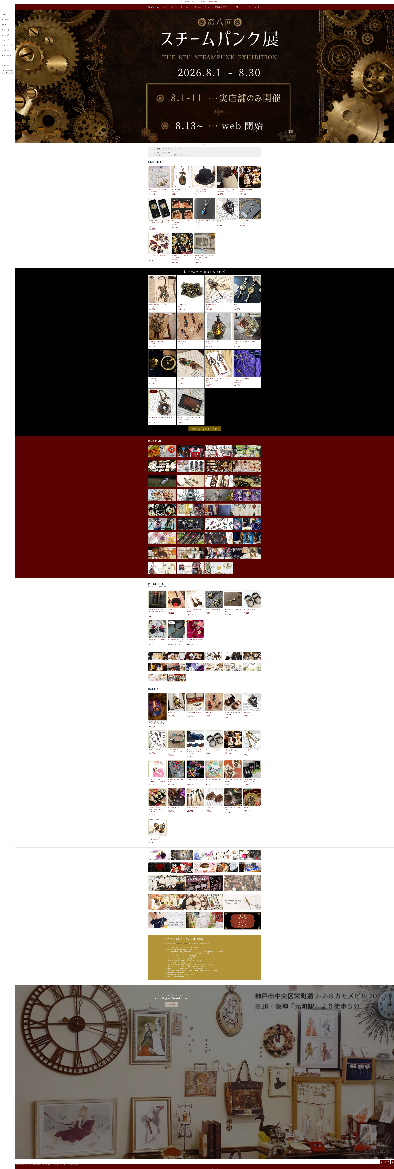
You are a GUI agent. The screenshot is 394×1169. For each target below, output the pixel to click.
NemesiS (247, 473)
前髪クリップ (182, 341)
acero (190, 458)
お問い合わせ (6, 55)
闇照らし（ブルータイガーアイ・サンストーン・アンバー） (218, 379)
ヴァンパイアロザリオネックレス (176, 780)
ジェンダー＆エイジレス (204, 929)
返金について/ (55, 1164)
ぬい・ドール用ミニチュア (167, 929)
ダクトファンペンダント (176, 712)
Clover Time (247, 458)
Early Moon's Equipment (219, 473)
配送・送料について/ (46, 1164)
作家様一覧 (6, 30)
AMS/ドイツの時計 (219, 575)
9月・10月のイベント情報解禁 (162, 153)
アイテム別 (6, 35)
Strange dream (162, 531)
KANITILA (247, 487)
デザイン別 (6, 40)
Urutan (190, 487)
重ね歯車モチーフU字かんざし (194, 640)
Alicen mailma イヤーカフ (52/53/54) (180, 221)
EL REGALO (219, 560)
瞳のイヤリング (192, 807)
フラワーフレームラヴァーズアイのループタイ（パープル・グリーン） (159, 222)
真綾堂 (162, 458)
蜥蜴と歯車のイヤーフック (157, 304)
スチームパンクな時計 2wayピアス (194, 610)
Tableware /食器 (214, 672)
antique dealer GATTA (219, 516)
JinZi (219, 487)
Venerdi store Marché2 (166, 155)
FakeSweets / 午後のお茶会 (205, 873)
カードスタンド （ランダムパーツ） (245, 341)
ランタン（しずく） (212, 341)
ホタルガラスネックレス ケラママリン (204, 221)
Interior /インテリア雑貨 (176, 672)
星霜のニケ (237, 304)
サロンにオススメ (204, 910)
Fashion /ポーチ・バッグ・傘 (157, 672)
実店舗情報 (6, 65)
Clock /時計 (252, 672)
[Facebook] (381, 1162)
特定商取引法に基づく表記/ (29, 1164)
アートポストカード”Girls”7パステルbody (157, 780)
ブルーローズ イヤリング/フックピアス (251, 780)
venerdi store (202, 1168)
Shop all (171, 1004)
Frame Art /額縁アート (233, 672)
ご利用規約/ (38, 1164)
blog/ (22, 1164)
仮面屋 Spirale (162, 516)
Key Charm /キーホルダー (214, 661)
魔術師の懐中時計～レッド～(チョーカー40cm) (176, 640)
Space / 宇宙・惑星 (227, 873)
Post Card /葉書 (195, 661)
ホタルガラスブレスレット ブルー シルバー (176, 750)
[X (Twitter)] (388, 1162)
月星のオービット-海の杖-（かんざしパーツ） (181, 256)
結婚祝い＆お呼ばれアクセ (167, 910)
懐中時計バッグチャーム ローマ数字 (160, 417)
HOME (4, 15)
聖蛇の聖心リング (173, 807)
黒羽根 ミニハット (200, 189)
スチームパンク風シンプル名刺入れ (189, 417)
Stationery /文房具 (176, 661)
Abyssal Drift (182, 304)
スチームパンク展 (163, 151)
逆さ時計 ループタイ (156, 341)
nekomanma (247, 502)
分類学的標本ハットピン (213, 304)
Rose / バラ (159, 873)
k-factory (219, 502)
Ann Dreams (219, 458)
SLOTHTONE (247, 516)
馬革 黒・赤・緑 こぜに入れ (233, 808)
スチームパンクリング (251, 610)
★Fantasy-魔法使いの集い (204, 892)
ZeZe (219, 531)
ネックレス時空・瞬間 (213, 610)
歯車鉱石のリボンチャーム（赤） (157, 640)
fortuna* (162, 473)
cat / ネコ (227, 860)
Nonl (190, 516)
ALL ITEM (5, 20)
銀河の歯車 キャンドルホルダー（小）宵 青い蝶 (157, 722)
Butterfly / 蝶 (205, 860)
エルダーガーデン (162, 545)
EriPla (190, 473)
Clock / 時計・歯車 (250, 860)
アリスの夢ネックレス (179, 189)
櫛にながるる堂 (247, 531)
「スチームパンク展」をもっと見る (205, 429)
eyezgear (190, 545)
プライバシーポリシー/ (63, 1164)
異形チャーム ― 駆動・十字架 (233, 610)
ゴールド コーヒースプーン (251, 750)
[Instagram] (385, 1162)
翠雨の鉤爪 (181, 379)
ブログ (4, 60)
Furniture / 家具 (176, 682)
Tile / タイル (250, 873)
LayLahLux (190, 531)
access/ (18, 1164)
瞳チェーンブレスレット (157, 750)
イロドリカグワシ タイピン (195, 780)
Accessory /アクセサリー (157, 661)
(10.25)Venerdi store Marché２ (7, 71)
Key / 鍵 (182, 860)
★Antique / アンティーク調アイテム (167, 892)
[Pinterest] (392, 1162)
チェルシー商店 (247, 545)
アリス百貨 (219, 545)
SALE (4, 25)
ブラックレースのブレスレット (227, 189)
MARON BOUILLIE (190, 575)
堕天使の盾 (220, 221)
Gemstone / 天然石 (159, 860)
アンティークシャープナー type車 (232, 713)
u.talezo (162, 487)
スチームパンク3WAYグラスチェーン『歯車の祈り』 (246, 379)
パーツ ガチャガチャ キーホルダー (233, 780)
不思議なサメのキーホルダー (158, 189)
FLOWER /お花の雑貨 (195, 672)
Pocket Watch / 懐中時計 (252, 661)
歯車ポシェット (173, 610)
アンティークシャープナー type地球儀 (157, 838)
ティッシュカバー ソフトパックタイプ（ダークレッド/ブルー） (195, 751)
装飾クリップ (248, 807)
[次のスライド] (210, 145)
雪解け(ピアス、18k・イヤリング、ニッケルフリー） (204, 256)
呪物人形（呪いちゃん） (247, 189)
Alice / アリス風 (182, 873)
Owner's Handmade (247, 560)
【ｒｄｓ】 (190, 502)
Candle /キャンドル (157, 682)
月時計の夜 (152, 379)
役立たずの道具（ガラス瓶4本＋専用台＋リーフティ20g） (157, 611)
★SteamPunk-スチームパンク (242, 892)
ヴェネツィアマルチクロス (213, 780)
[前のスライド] (199, 145)
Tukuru (162, 560)
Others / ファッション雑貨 (233, 661)
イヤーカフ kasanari (246, 221)
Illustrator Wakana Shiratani (162, 575)
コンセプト (6, 50)
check (255, 131)
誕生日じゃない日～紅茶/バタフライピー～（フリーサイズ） (157, 809)
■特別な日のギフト (242, 930)
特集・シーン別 (7, 45)
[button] (165, 7)
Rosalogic (162, 502)
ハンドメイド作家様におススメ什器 (242, 910)
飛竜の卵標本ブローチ (194, 712)
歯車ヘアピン (210, 807)
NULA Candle (190, 560)
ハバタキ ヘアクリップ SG (157, 256)
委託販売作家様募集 (73, 1164)
